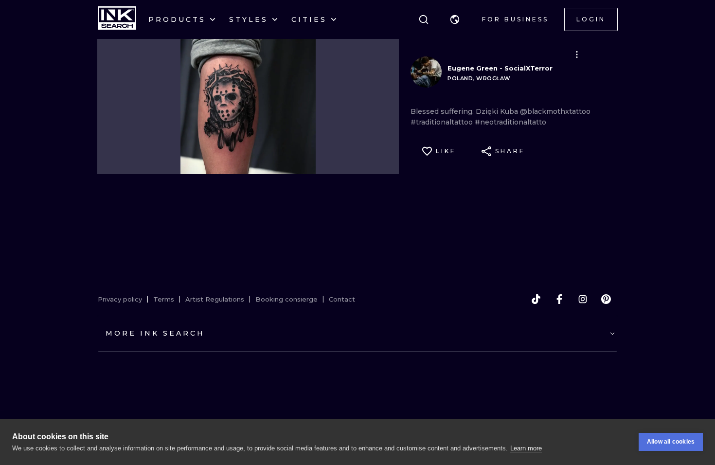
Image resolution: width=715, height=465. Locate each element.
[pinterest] (606, 299)
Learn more (526, 448)
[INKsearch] (117, 19)
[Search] (423, 19)
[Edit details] (577, 54)
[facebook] (559, 299)
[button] (454, 19)
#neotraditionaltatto (510, 122)
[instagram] (582, 299)
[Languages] (454, 19)
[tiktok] (536, 299)
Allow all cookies (671, 441)
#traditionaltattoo (443, 122)
